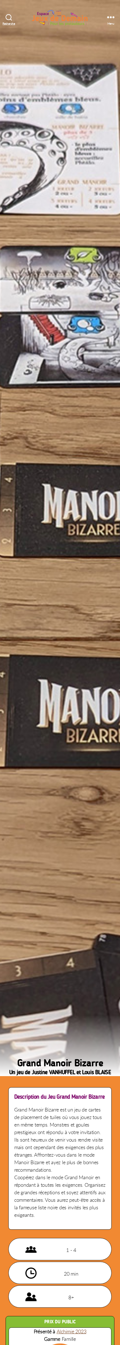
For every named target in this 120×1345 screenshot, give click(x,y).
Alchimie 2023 (72, 1331)
